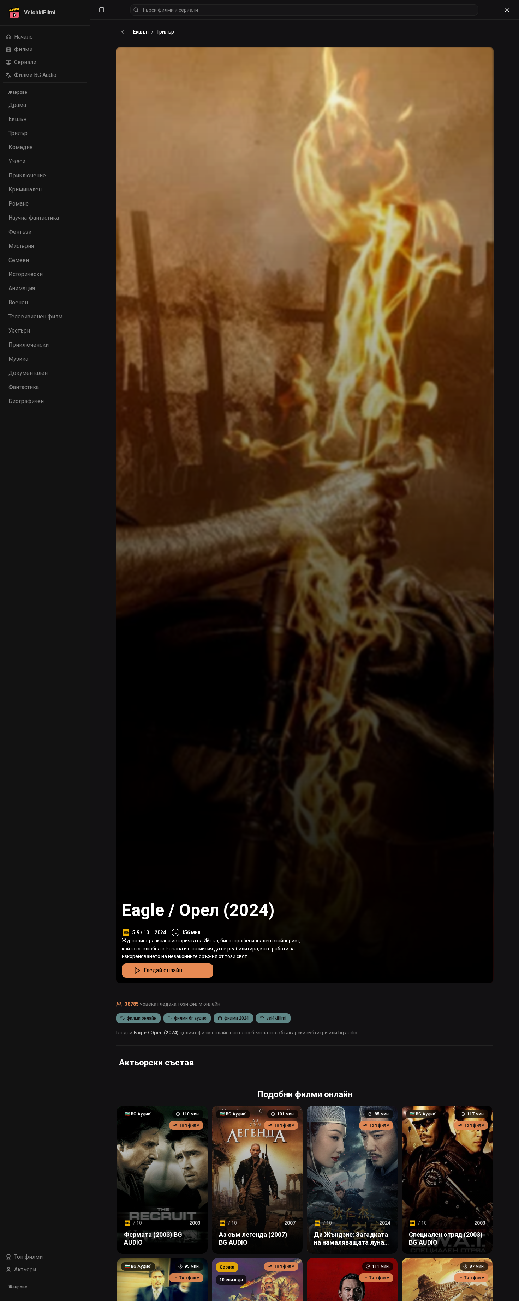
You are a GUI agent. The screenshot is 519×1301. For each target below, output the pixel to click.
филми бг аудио (190, 1018)
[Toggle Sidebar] (90, 650)
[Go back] (122, 31)
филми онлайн (141, 1018)
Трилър (165, 32)
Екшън (141, 32)
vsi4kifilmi (276, 1018)
